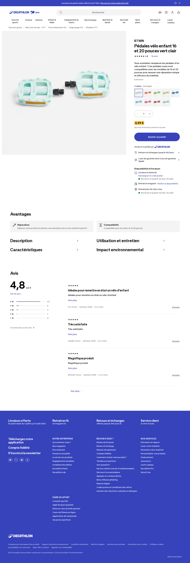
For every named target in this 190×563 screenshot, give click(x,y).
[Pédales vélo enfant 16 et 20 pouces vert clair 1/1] (64, 93)
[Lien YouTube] (22, 460)
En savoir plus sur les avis (21, 328)
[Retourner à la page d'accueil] (24, 12)
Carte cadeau (170, 21)
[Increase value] (150, 114)
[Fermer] (180, 3)
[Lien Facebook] (10, 460)
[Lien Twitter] (16, 460)
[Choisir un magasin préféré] (160, 12)
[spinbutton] (143, 113)
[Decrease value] (137, 114)
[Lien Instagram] (27, 460)
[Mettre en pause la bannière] (175, 3)
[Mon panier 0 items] (179, 12)
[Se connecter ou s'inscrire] (172, 12)
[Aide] (166, 12)
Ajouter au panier (157, 137)
